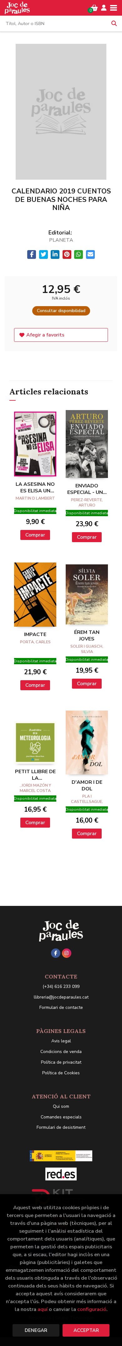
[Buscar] (114, 23)
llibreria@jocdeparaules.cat (61, 997)
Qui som (61, 1106)
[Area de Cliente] (104, 8)
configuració (91, 1309)
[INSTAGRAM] (66, 953)
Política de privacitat (61, 1062)
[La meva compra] (94, 8)
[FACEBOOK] (55, 953)
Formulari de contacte (61, 1007)
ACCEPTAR (86, 1330)
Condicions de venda (61, 1052)
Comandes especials (61, 1117)
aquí (43, 1309)
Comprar (35, 535)
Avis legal (61, 1041)
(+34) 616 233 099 (61, 986)
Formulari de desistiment (61, 1127)
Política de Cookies (61, 1073)
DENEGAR (36, 1330)
